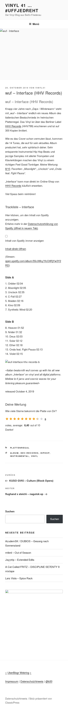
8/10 (7, 169)
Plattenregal (20, 447)
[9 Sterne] (37, 419)
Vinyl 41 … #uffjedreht (22, 7)
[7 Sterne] (30, 419)
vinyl (34, 456)
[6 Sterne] (26, 419)
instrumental (19, 456)
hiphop (45, 453)
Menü (36, 24)
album (14, 453)
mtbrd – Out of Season (18, 552)
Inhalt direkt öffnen (15, 249)
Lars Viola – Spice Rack (19, 578)
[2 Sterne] (11, 419)
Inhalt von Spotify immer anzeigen (24, 240)
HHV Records (13, 126)
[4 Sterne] (18, 419)
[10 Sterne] (41, 419)
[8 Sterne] (34, 419)
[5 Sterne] (22, 419)
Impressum (11, 681)
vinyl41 (40, 87)
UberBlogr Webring (18, 672)
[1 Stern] (7, 419)
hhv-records (30, 453)
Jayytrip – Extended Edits (19, 559)
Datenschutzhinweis (31, 681)
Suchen (9, 511)
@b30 (49, 681)
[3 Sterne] (14, 419)
